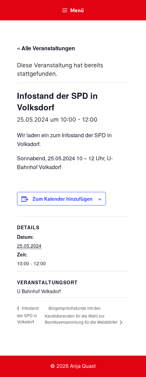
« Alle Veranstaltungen (46, 48)
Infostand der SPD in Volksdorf (28, 314)
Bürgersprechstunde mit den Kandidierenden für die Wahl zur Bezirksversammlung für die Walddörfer (81, 315)
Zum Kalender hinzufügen (63, 198)
